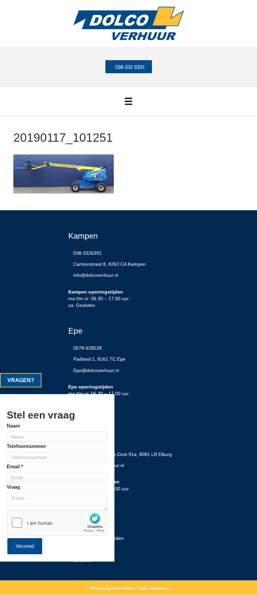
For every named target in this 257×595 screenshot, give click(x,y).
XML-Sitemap (153, 588)
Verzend (25, 546)
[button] (20, 380)
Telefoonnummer (26, 446)
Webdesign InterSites (112, 588)
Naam (13, 426)
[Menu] (128, 101)
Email (15, 466)
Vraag (13, 487)
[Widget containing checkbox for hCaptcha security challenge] (57, 523)
